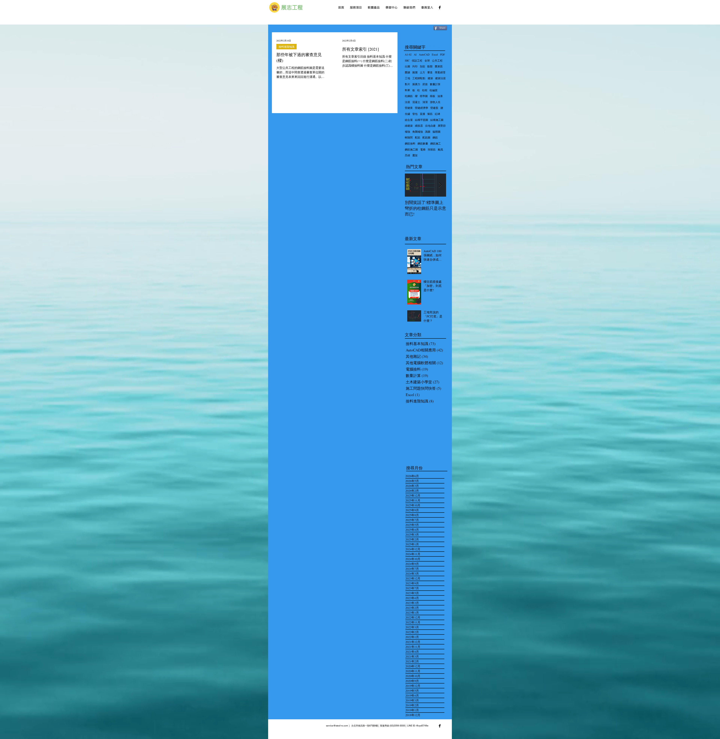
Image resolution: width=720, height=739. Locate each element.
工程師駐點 (418, 78)
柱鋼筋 (409, 96)
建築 (430, 78)
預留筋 (432, 149)
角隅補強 (417, 131)
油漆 (440, 96)
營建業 (409, 108)
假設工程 (417, 60)
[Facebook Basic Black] (439, 7)
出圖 (407, 66)
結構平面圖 (421, 120)
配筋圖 (426, 137)
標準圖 (424, 96)
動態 (430, 66)
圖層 (415, 72)
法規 (407, 102)
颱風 (440, 149)
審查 (430, 72)
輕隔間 (409, 137)
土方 (422, 72)
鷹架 (415, 155)
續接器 (419, 125)
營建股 (434, 108)
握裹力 (416, 84)
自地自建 (430, 125)
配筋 (417, 137)
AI (415, 54)
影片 (407, 84)
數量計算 (435, 84)
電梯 (422, 149)
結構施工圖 (436, 120)
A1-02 (408, 54)
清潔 (425, 102)
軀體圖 (436, 131)
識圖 (427, 131)
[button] (356, 7)
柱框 (424, 90)
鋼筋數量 (423, 143)
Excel (435, 54)
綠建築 (409, 125)
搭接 (425, 84)
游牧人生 (435, 102)
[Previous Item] (410, 185)
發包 (415, 114)
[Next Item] (440, 185)
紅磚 (437, 114)
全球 (427, 60)
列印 (415, 66)
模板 (432, 96)
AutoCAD (424, 54)
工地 (407, 78)
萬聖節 (442, 125)
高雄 (407, 155)
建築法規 (440, 78)
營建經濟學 (421, 108)
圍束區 (439, 66)
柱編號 (433, 90)
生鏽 (407, 114)
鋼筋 (435, 137)
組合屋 (409, 120)
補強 (407, 131)
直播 (422, 114)
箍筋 (430, 114)
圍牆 (407, 72)
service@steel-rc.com (337, 725)
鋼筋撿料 (410, 143)
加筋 (422, 66)
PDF (442, 54)
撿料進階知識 (286, 46)
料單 (407, 90)
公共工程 (437, 60)
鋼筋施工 (435, 143)
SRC (407, 60)
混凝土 (416, 102)
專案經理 (440, 72)
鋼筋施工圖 (411, 149)
